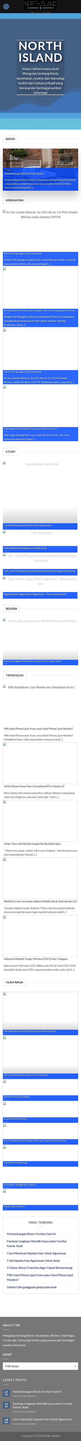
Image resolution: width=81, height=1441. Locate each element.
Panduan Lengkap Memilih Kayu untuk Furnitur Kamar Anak (37, 1243)
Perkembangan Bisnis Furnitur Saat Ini (31, 1233)
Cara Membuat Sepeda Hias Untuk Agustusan (36, 1253)
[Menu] (6, 7)
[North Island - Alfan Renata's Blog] (40, 5)
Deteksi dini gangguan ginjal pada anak (32, 1287)
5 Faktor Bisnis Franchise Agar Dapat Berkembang (39, 1267)
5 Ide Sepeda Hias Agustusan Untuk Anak (33, 1260)
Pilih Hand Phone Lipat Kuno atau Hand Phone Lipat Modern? (40, 1277)
